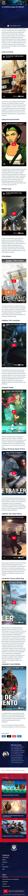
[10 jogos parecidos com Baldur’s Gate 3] (14, 827)
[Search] (23, 2)
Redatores (5, 881)
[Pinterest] (14, 736)
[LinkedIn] (19, 736)
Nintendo (4, 862)
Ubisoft (4, 28)
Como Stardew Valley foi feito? (10, 795)
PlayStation (5, 866)
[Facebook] (4, 736)
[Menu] (25, 2)
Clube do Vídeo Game (20, 727)
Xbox (3, 869)
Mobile (4, 859)
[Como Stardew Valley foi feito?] (14, 786)
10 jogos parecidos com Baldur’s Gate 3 (12, 836)
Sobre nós (4, 877)
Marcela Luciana (16, 745)
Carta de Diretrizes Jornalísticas (10, 879)
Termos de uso (6, 886)
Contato (4, 884)
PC (3, 864)
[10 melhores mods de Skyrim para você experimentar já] (14, 807)
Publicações (5, 857)
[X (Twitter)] (9, 736)
